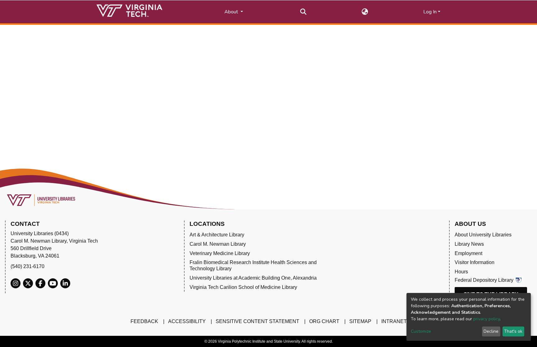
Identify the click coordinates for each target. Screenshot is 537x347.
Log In (430, 11)
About (231, 11)
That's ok (513, 331)
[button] (365, 12)
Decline (491, 331)
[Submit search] (303, 12)
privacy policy (486, 319)
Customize (421, 331)
